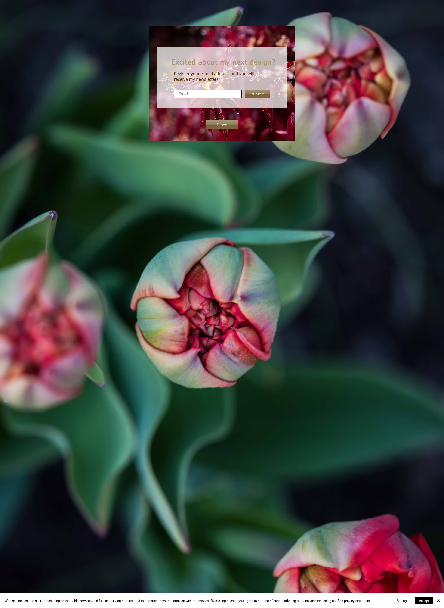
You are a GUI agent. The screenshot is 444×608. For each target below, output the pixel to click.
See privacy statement (353, 600)
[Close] (438, 600)
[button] (222, 124)
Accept (424, 600)
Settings (402, 600)
